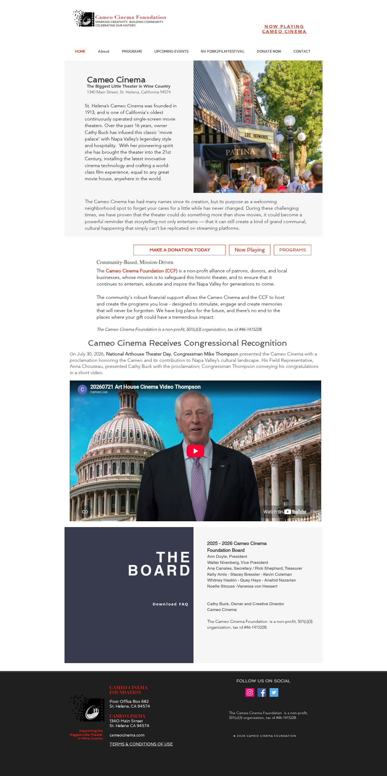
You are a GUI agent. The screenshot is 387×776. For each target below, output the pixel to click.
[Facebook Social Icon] (261, 692)
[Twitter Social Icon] (274, 692)
